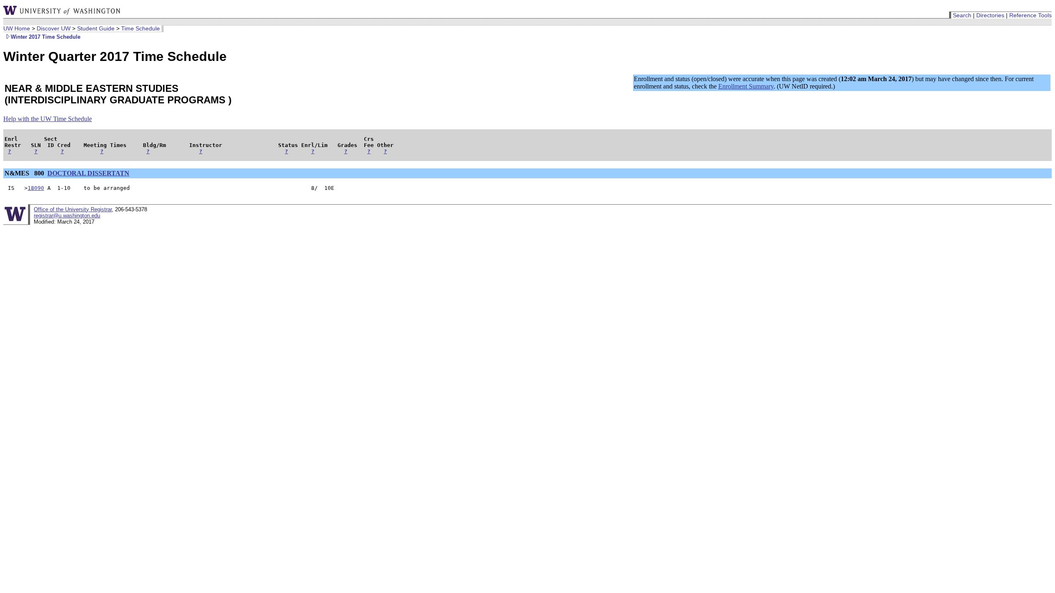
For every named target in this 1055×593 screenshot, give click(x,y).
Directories (990, 15)
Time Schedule (140, 28)
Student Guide (96, 28)
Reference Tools (1030, 15)
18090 (36, 188)
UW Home (16, 28)
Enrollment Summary (746, 86)
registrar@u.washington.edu (67, 215)
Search (962, 15)
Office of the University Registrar (73, 209)
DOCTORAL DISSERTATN (88, 173)
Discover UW (53, 28)
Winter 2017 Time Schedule (45, 37)
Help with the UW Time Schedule (47, 118)
